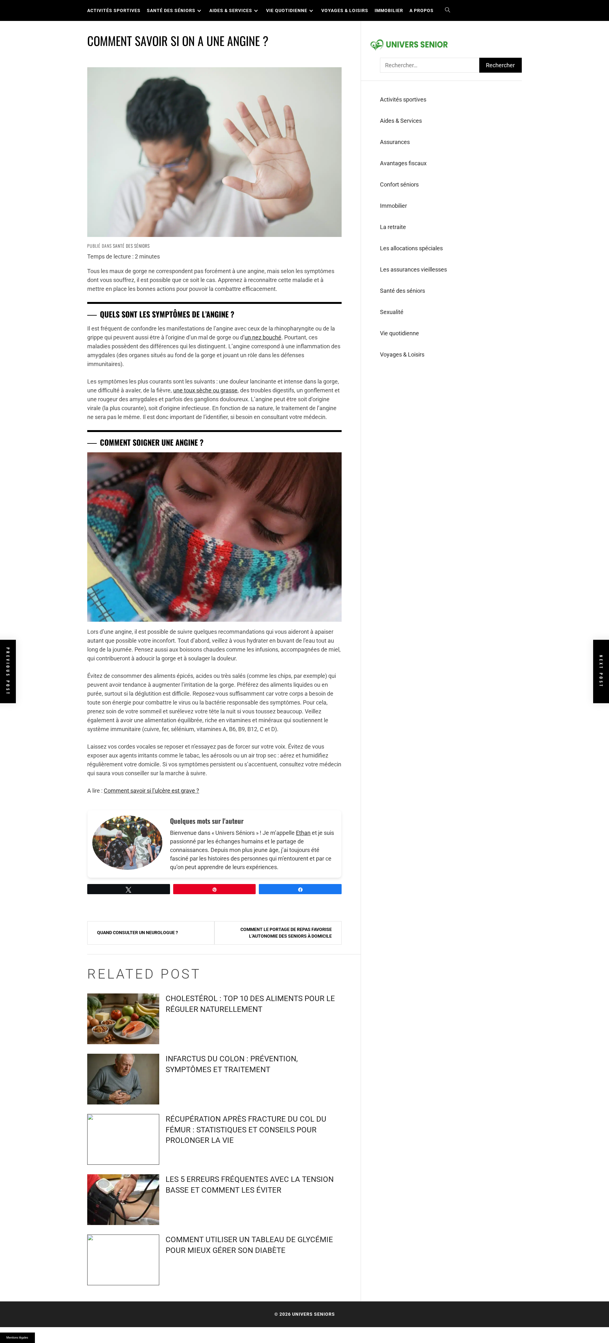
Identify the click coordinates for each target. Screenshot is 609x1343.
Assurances (395, 142)
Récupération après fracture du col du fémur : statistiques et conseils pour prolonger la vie (246, 1130)
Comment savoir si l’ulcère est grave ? (151, 790)
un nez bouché (263, 337)
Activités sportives (114, 10)
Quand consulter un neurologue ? (137, 932)
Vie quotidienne (286, 10)
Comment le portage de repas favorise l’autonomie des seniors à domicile (286, 933)
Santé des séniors (171, 10)
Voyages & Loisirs (344, 10)
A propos (421, 10)
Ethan (303, 832)
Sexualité (391, 312)
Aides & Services (230, 10)
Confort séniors (399, 184)
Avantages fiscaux (403, 163)
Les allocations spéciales (411, 248)
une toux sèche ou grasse (205, 390)
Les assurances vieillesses (413, 269)
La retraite (393, 227)
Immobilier (389, 10)
